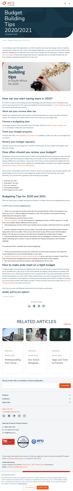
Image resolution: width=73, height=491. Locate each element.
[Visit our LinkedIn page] (4, 415)
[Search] (65, 3)
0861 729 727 (7, 409)
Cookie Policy (22, 484)
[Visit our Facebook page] (9, 415)
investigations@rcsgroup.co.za (16, 458)
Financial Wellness (9, 296)
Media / (5, 40)
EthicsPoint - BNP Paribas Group (33, 465)
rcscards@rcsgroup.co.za (11, 412)
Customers (6, 399)
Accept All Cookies (42, 487)
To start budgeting (59, 105)
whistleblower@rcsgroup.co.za (17, 467)
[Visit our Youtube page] (24, 415)
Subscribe (65, 385)
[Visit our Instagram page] (19, 415)
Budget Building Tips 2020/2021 (19, 40)
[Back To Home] (8, 3)
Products (5, 395)
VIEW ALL (67, 324)
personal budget (7, 55)
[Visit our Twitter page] (14, 415)
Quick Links (6, 402)
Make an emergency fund (12, 220)
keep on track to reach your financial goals (20, 165)
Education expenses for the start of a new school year (22, 256)
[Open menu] (69, 4)
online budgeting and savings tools (26, 135)
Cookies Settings (29, 487)
